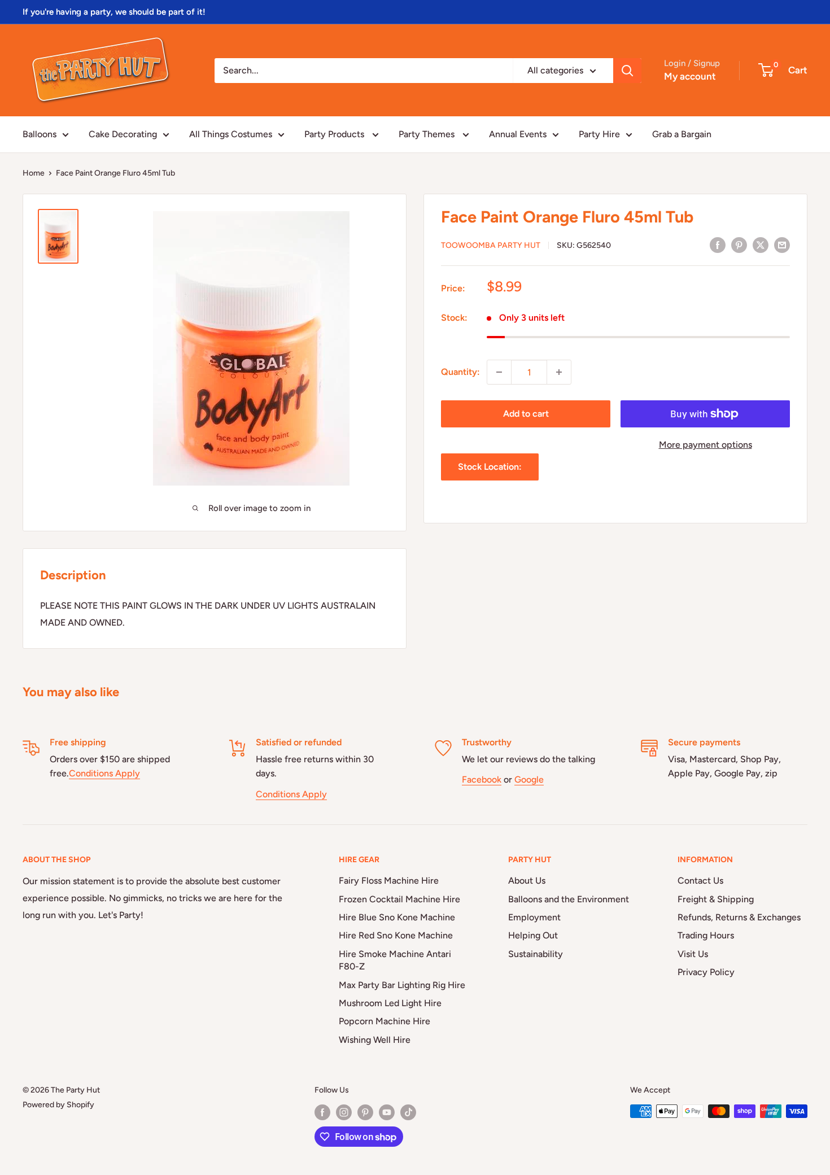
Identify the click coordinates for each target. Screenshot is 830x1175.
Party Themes (428, 134)
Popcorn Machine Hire (384, 1021)
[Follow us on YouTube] (387, 1112)
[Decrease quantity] (499, 372)
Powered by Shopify (58, 1105)
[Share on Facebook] (718, 244)
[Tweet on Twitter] (760, 244)
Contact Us (700, 880)
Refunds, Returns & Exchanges (739, 917)
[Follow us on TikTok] (408, 1112)
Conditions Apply (104, 773)
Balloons (39, 134)
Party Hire (599, 134)
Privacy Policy (706, 972)
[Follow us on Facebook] (322, 1112)
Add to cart (526, 413)
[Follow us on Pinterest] (365, 1112)
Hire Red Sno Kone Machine (396, 935)
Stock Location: (490, 466)
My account (690, 76)
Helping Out (533, 935)
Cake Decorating (123, 134)
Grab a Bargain (681, 134)
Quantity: (460, 371)
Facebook (481, 779)
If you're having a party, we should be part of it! (114, 12)
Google (529, 779)
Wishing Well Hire (374, 1039)
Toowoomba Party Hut (490, 245)
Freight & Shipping (716, 899)
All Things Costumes (230, 134)
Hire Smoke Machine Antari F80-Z (395, 960)
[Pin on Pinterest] (739, 244)
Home (34, 173)
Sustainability (535, 954)
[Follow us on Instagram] (344, 1112)
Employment (534, 917)
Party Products (335, 134)
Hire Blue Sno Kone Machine (397, 917)
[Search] (627, 70)
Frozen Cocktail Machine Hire (399, 899)
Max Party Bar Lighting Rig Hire (402, 985)
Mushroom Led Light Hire (390, 1003)
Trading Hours (706, 935)
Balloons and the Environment (568, 899)
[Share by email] (782, 244)
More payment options (705, 444)
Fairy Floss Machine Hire (389, 880)
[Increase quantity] (559, 372)
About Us (526, 880)
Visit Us (693, 954)
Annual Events (518, 134)
